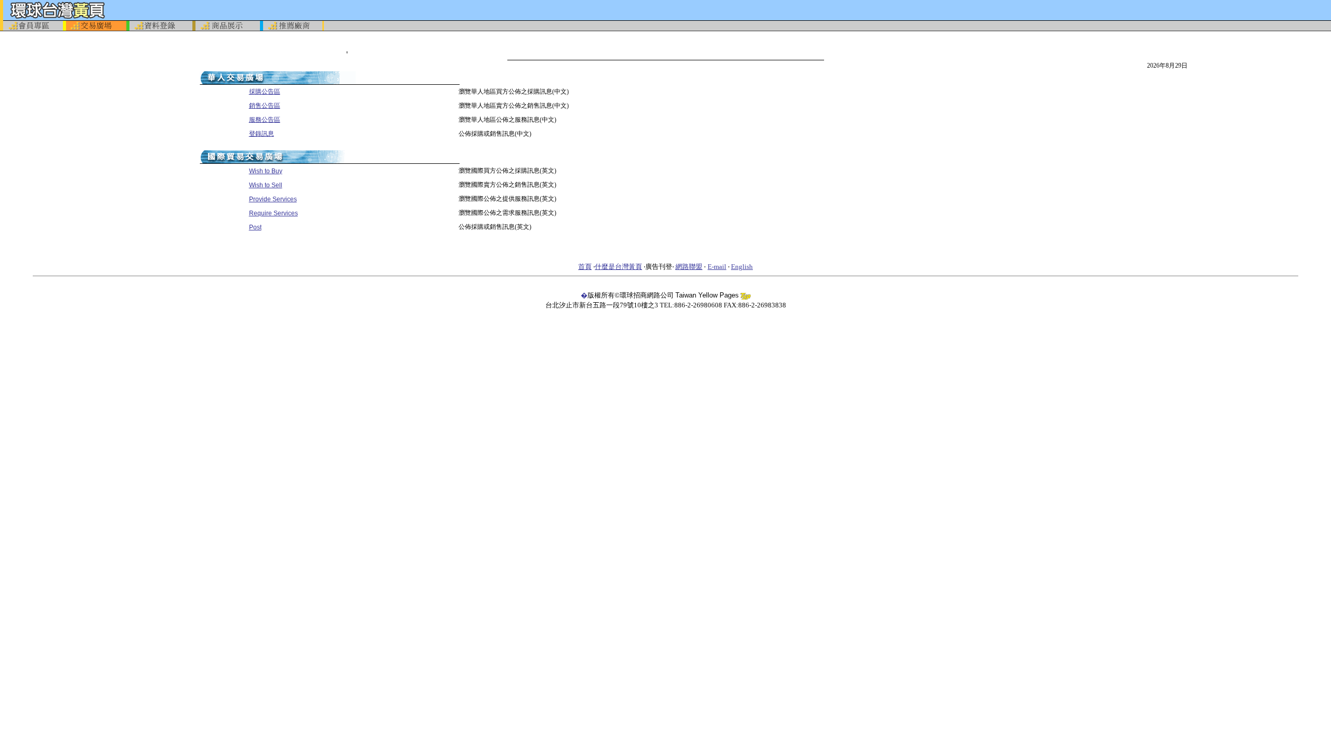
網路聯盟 (688, 266)
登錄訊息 (261, 133)
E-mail (717, 266)
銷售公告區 (264, 105)
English (742, 266)
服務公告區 (264, 119)
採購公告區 (264, 91)
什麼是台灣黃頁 (618, 266)
